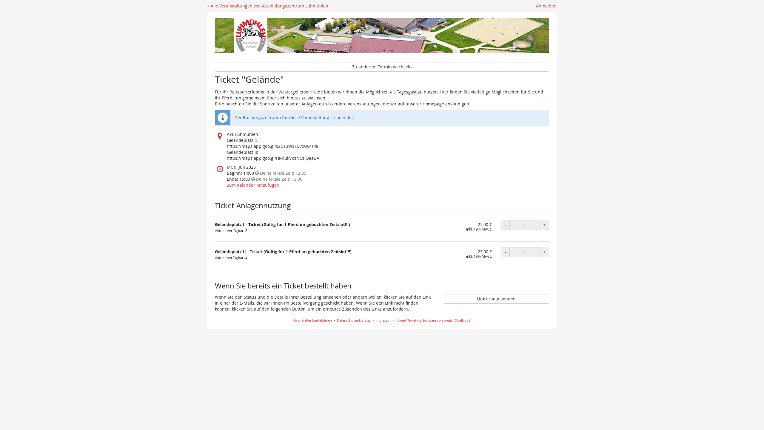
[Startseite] (382, 35)
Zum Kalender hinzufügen (253, 185)
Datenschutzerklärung (354, 320)
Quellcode (462, 320)
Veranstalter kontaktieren (312, 320)
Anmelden (546, 6)
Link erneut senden (496, 299)
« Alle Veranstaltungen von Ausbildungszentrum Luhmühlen (267, 6)
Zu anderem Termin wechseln (382, 67)
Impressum (383, 320)
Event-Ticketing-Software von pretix (425, 320)
